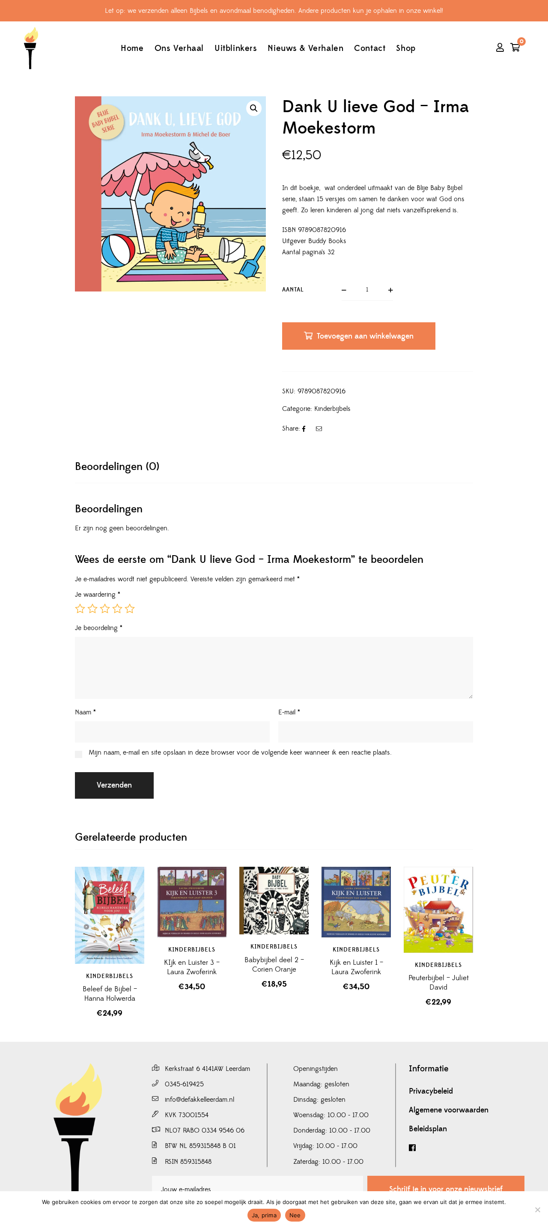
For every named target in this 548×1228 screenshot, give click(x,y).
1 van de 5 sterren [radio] (80, 609)
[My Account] (500, 48)
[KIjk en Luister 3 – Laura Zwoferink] (191, 902)
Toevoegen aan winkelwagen (365, 336)
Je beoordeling (98, 628)
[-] (31, 48)
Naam (85, 712)
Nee (295, 1215)
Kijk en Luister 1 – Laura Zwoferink (356, 967)
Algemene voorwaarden (448, 1110)
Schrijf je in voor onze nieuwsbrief (446, 1189)
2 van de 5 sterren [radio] (92, 609)
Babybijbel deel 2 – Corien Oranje (274, 964)
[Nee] (537, 1209)
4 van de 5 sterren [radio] (117, 609)
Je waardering (97, 594)
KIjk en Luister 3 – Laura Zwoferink (192, 967)
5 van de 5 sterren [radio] (130, 609)
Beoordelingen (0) (117, 466)
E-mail (289, 712)
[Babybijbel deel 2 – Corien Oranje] (274, 901)
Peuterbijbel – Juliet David (438, 982)
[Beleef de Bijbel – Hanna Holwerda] (109, 915)
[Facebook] (466, 1148)
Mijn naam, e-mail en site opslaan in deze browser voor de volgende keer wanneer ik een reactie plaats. (240, 752)
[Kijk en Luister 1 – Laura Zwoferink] (356, 902)
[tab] (117, 466)
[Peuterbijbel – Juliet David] (438, 910)
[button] (254, 108)
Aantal (293, 290)
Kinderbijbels (332, 408)
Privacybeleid (431, 1091)
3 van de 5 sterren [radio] (105, 609)
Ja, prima (264, 1215)
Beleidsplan (428, 1129)
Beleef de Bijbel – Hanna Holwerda (110, 993)
